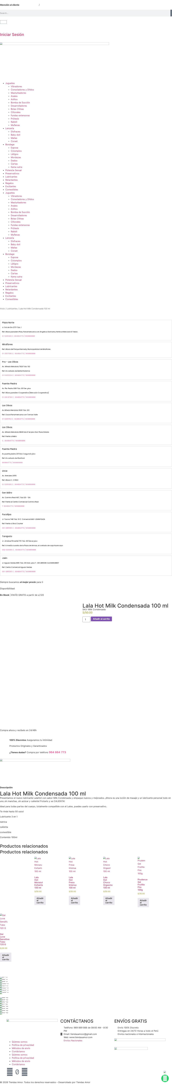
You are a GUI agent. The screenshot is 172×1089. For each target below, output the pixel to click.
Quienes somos (19, 1041)
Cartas (14, 163)
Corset (14, 141)
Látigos (14, 154)
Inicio (2, 308)
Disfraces (15, 131)
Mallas (14, 138)
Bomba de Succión (20, 102)
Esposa (14, 147)
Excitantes (10, 186)
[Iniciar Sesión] (3, 27)
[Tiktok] (17, 1072)
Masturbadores (18, 92)
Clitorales (15, 112)
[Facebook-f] (9, 1072)
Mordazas (16, 157)
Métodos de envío (21, 1048)
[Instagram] (24, 1072)
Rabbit (14, 121)
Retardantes (11, 180)
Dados (14, 160)
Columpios (16, 151)
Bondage (9, 144)
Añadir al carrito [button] (40, 900)
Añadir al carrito (101, 619)
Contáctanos (18, 1051)
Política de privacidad (23, 1045)
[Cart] (3, 22)
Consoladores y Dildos (22, 89)
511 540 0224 (31, 4)
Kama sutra (16, 167)
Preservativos (12, 173)
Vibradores (16, 86)
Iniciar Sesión (12, 34)
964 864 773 (49, 4)
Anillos (14, 99)
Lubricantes (11, 176)
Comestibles (11, 189)
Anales (14, 96)
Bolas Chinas (17, 109)
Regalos (9, 183)
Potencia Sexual (13, 170)
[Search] (171, 13)
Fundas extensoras (20, 115)
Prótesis (15, 118)
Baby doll (15, 134)
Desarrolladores (19, 105)
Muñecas (15, 125)
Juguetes (10, 83)
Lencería (9, 128)
